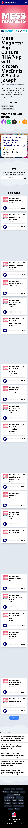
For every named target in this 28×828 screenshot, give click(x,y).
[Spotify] (8, 122)
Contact (23, 824)
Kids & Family (14, 792)
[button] (26, 2)
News (11, 106)
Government (8, 806)
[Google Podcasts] (19, 122)
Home (4, 824)
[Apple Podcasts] (3, 122)
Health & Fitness (18, 806)
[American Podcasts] (14, 814)
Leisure (21, 803)
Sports (17, 808)
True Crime (7, 803)
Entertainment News (7, 108)
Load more (14, 718)
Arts (13, 789)
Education (20, 789)
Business (5, 792)
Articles (18, 824)
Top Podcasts (11, 824)
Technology (20, 797)
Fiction (14, 800)
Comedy (7, 789)
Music (22, 792)
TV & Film (4, 106)
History (21, 800)
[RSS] (24, 122)
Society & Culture (9, 797)
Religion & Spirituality (14, 794)
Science (11, 808)
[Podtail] (14, 122)
